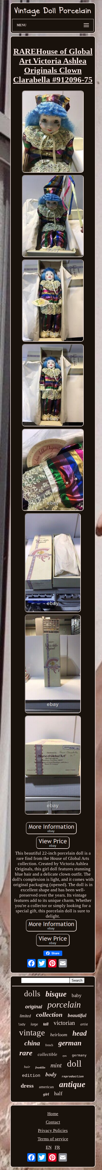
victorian (64, 1023)
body (51, 1074)
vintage (32, 1032)
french (49, 1045)
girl (46, 1094)
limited (25, 1016)
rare (25, 1053)
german (70, 1043)
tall (45, 1024)
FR (57, 1147)
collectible (47, 1054)
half (58, 1093)
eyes (65, 1055)
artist (84, 1024)
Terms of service (53, 1138)
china (32, 1043)
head (79, 1033)
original (33, 1006)
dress (27, 1085)
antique (72, 1084)
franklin (40, 1067)
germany (79, 1055)
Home (52, 1113)
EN (49, 1147)
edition (31, 1075)
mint (56, 1065)
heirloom (58, 1034)
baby (77, 995)
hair (27, 1067)
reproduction (73, 1076)
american (46, 1087)
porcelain (64, 1004)
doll (74, 1063)
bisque (56, 993)
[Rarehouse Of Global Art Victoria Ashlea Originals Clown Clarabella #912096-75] (53, 132)
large (34, 1024)
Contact (53, 1122)
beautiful (77, 1015)
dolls (32, 993)
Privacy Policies (53, 1130)
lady (21, 1024)
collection (49, 1014)
